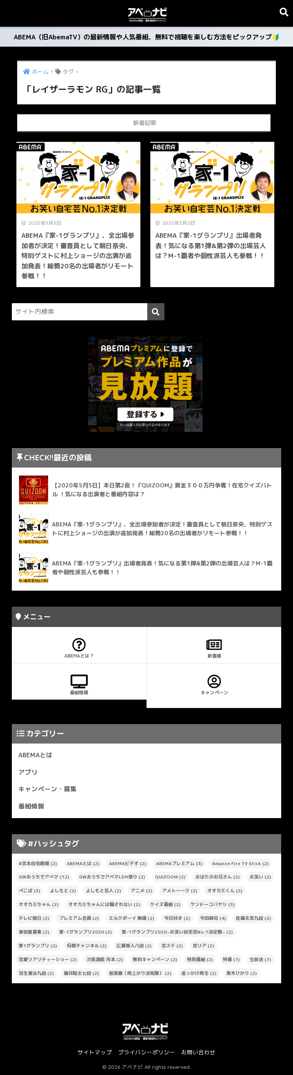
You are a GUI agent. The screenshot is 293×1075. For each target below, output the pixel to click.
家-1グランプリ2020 (85, 932)
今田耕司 (213, 918)
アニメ (141, 890)
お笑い (260, 877)
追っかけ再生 (198, 973)
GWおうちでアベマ (44, 877)
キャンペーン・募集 (47, 788)
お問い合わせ (198, 1052)
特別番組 (200, 959)
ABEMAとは (35, 754)
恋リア (203, 945)
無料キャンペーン (155, 959)
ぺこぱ (29, 890)
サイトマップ (94, 1052)
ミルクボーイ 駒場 (131, 918)
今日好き (177, 918)
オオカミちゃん (38, 904)
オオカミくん (224, 890)
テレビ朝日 (34, 918)
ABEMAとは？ (79, 656)
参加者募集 (34, 932)
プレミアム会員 (79, 918)
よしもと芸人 (103, 890)
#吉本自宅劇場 (38, 863)
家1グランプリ (38, 945)
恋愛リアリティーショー (48, 959)
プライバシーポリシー (146, 1052)
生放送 (260, 959)
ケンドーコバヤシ (212, 904)
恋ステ (172, 945)
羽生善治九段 (36, 973)
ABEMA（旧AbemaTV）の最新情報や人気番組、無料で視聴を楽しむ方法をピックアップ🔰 (147, 36)
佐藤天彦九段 (253, 918)
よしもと (63, 890)
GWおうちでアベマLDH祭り (112, 877)
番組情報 (79, 692)
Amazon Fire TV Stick (240, 863)
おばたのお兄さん (217, 877)
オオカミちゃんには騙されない (104, 904)
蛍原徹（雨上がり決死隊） (140, 973)
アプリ (28, 772)
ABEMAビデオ (127, 863)
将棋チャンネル (86, 945)
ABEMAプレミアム (179, 863)
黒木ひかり (241, 973)
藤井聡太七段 (81, 973)
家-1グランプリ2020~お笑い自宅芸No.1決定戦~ (177, 932)
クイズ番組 (165, 904)
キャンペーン (214, 692)
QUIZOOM (170, 877)
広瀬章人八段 (133, 945)
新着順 (214, 656)
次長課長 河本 (105, 959)
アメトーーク (179, 890)
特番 (231, 959)
